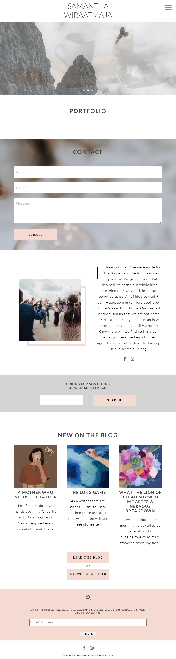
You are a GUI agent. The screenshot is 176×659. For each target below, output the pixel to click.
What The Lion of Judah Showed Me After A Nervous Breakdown (140, 501)
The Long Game (88, 492)
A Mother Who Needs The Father (35, 494)
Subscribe (88, 634)
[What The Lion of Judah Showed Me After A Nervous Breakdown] (140, 466)
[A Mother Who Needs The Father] (35, 466)
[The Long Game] (88, 466)
